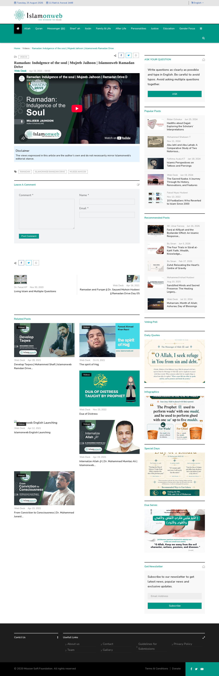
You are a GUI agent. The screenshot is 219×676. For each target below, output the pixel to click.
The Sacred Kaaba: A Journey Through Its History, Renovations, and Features (183, 182)
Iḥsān (88, 28)
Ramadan (25, 171)
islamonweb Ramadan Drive (50, 171)
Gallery (108, 650)
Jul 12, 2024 (187, 299)
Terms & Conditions (156, 668)
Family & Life (103, 28)
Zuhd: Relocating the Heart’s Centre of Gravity (183, 266)
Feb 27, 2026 (185, 261)
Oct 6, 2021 (99, 360)
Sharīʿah (75, 28)
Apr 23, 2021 (34, 508)
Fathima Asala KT (176, 158)
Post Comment (28, 236)
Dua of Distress (88, 414)
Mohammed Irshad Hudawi (180, 277)
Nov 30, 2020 (36, 287)
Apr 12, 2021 (34, 428)
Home (17, 48)
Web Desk (20, 71)
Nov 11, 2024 (174, 141)
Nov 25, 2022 (99, 409)
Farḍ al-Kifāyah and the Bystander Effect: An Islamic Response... (183, 233)
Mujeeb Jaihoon (78, 171)
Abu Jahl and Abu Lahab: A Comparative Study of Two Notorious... (182, 148)
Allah (27, 28)
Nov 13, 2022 (174, 196)
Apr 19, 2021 (99, 457)
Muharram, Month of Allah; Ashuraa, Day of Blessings (182, 304)
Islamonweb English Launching (32, 432)
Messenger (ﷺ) (56, 28)
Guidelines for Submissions (147, 646)
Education (169, 28)
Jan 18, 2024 (194, 158)
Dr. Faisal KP (20, 287)
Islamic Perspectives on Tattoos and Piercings (180, 164)
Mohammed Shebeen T (179, 137)
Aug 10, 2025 (174, 281)
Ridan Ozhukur (174, 119)
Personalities (138, 28)
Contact (108, 644)
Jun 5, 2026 (184, 243)
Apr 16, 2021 (132, 285)
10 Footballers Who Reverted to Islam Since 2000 (184, 202)
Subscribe (175, 606)
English (197, 2)
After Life (121, 28)
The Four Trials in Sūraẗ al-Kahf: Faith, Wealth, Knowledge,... (182, 250)
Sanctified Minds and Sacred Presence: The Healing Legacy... (183, 288)
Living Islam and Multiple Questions (35, 291)
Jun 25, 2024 (191, 119)
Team (70, 650)
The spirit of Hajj (89, 364)
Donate (176, 668)
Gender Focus (187, 28)
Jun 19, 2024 (187, 175)
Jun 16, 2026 (193, 226)
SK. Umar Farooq (175, 226)
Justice (155, 28)
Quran (38, 28)
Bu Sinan (171, 243)
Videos (26, 48)
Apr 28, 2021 (34, 360)
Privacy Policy (183, 644)
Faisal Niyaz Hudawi (177, 192)
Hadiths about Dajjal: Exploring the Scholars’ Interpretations (180, 126)
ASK (174, 94)
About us (73, 644)
